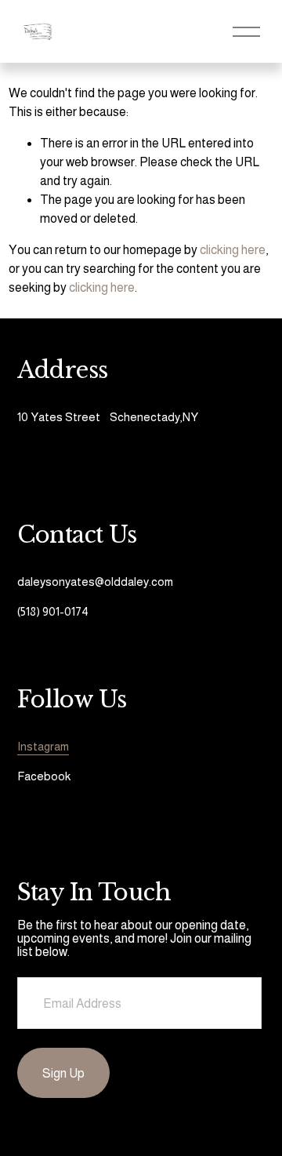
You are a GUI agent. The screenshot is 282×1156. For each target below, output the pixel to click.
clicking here (233, 249)
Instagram (43, 746)
